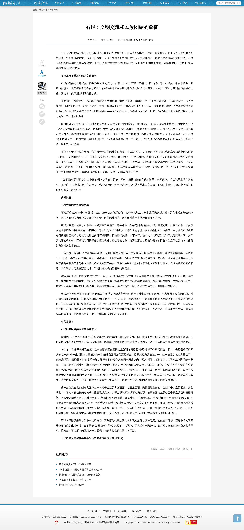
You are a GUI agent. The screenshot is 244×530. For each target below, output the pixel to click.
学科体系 (199, 3)
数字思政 (112, 3)
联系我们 (151, 511)
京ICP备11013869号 (160, 517)
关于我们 (92, 511)
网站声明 (122, 511)
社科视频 (76, 3)
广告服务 (107, 511)
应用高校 (164, 3)
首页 (35, 10)
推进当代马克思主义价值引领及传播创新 (79, 474)
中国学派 (94, 3)
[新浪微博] (42, 114)
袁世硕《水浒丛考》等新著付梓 (75, 479)
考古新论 (54, 10)
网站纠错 (136, 511)
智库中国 (147, 3)
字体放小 (42, 76)
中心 (45, 3)
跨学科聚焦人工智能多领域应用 (75, 464)
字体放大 (42, 65)
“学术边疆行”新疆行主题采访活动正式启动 (80, 469)
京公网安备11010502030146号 (188, 517)
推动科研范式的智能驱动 (71, 484)
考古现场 (129, 3)
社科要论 (59, 3)
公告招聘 (182, 3)
